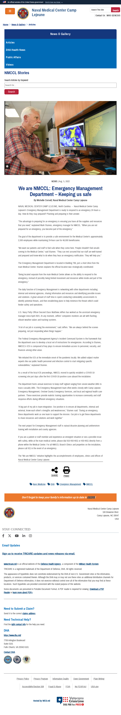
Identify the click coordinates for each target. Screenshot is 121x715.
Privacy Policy (23, 678)
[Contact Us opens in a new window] (100, 15)
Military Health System (89, 564)
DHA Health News (15, 50)
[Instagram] (30, 536)
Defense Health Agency (51, 564)
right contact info (18, 624)
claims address (28, 613)
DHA (52, 484)
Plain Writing (99, 678)
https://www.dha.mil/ (12, 635)
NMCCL (89, 484)
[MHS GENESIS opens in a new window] (113, 15)
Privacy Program (41, 678)
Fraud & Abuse (54, 686)
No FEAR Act (80, 686)
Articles (10, 42)
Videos (9, 64)
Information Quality (61, 678)
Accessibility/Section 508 (33, 686)
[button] (54, 2)
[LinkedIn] (23, 536)
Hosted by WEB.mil (41, 700)
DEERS (91, 497)
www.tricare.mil (10, 564)
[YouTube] (17, 536)
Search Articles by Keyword (16, 80)
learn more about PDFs (22, 592)
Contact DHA (9, 652)
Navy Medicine (39, 484)
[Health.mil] (17, 659)
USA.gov (95, 686)
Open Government (81, 678)
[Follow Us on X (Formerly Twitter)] (9, 536)
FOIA (68, 686)
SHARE (54, 475)
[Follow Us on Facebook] (3, 536)
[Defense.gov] (8, 659)
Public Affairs (13, 57)
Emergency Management (70, 484)
